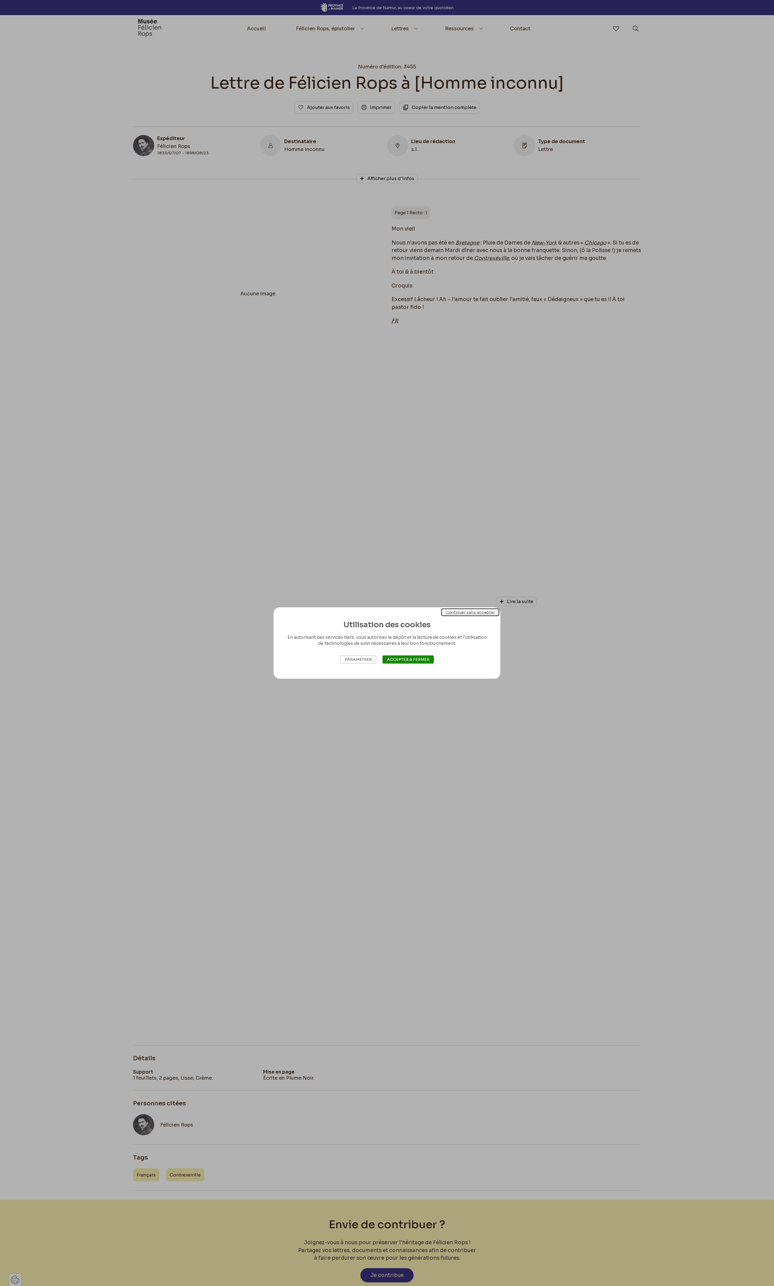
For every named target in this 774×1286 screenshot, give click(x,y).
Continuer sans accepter (470, 612)
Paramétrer (358, 659)
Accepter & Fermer (408, 659)
